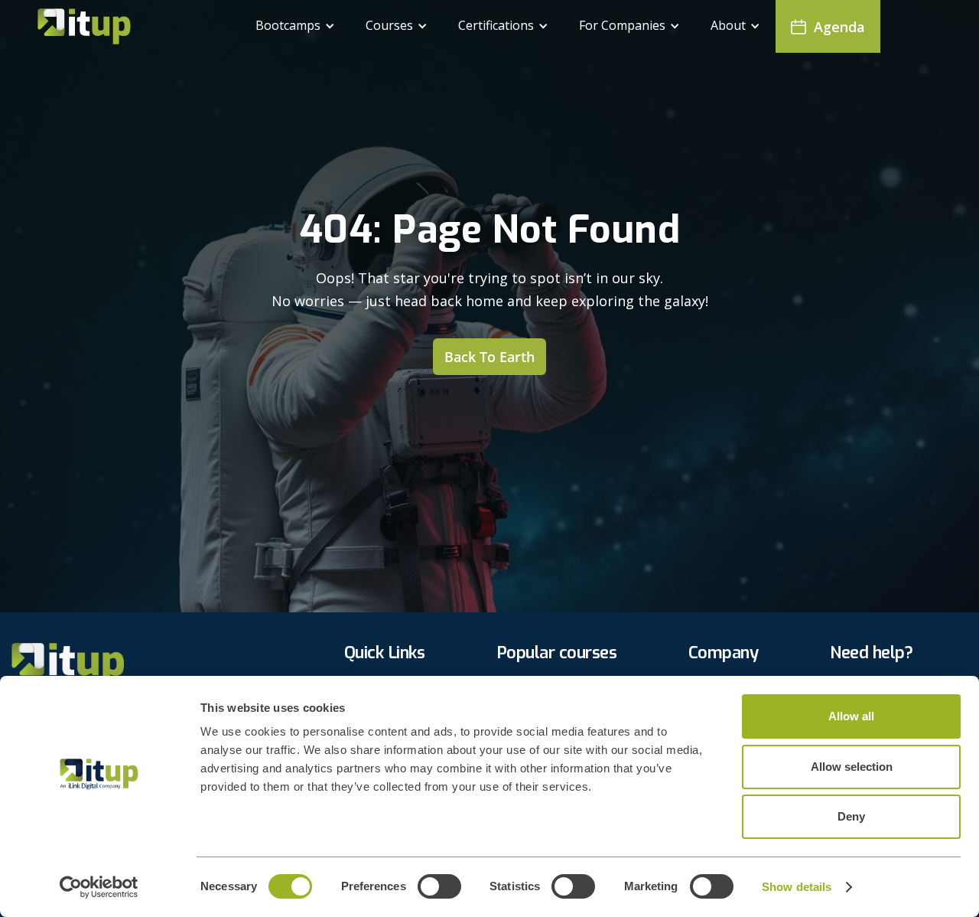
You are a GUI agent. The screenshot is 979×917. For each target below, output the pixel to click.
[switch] (439, 886)
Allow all (851, 716)
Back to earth (489, 357)
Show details (796, 886)
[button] (295, 26)
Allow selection (852, 766)
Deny (851, 816)
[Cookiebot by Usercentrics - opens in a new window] (99, 887)
